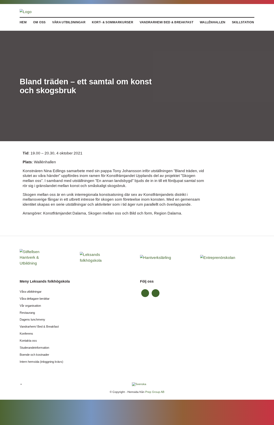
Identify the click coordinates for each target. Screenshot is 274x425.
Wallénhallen (212, 22)
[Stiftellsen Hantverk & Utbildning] (38, 257)
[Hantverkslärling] (158, 257)
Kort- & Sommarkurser (112, 22)
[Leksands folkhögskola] (94, 257)
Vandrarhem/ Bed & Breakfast (166, 22)
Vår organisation (30, 305)
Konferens (26, 333)
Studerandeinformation (34, 347)
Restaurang (27, 312)
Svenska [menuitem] (140, 384)
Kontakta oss (28, 340)
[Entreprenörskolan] (218, 257)
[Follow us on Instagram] (155, 293)
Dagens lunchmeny (32, 319)
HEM (23, 22)
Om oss (39, 22)
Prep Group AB (154, 391)
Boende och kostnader (34, 354)
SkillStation (243, 22)
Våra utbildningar (68, 22)
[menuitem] (139, 384)
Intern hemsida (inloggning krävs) (41, 361)
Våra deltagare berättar (35, 298)
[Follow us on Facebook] (145, 293)
